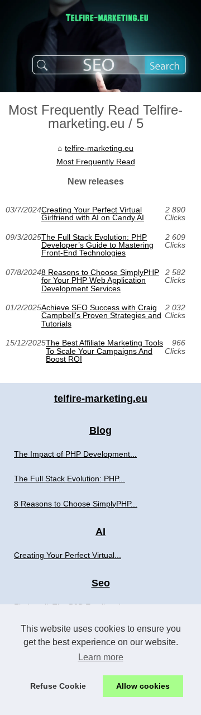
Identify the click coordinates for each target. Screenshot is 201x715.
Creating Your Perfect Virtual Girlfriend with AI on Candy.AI (92, 214)
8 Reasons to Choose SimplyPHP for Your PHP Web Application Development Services (100, 280)
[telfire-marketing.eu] (100, 46)
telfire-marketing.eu (99, 148)
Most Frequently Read (95, 161)
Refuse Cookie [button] (58, 685)
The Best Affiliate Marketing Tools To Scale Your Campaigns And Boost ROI (104, 351)
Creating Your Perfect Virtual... (67, 555)
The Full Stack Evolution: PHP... (69, 478)
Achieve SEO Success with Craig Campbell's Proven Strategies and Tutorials (101, 316)
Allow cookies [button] (143, 685)
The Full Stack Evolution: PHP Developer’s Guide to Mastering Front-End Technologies (97, 245)
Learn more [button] (100, 657)
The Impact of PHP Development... (75, 453)
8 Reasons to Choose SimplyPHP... (75, 503)
